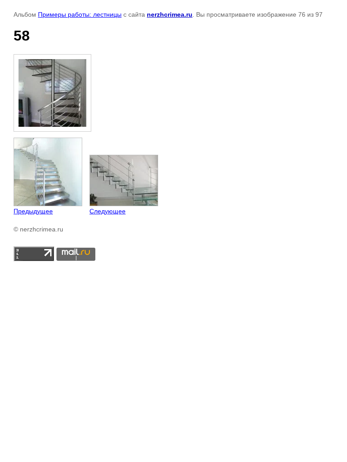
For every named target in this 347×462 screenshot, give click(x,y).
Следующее (107, 211)
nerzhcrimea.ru (169, 14)
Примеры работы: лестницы (80, 14)
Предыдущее (33, 211)
